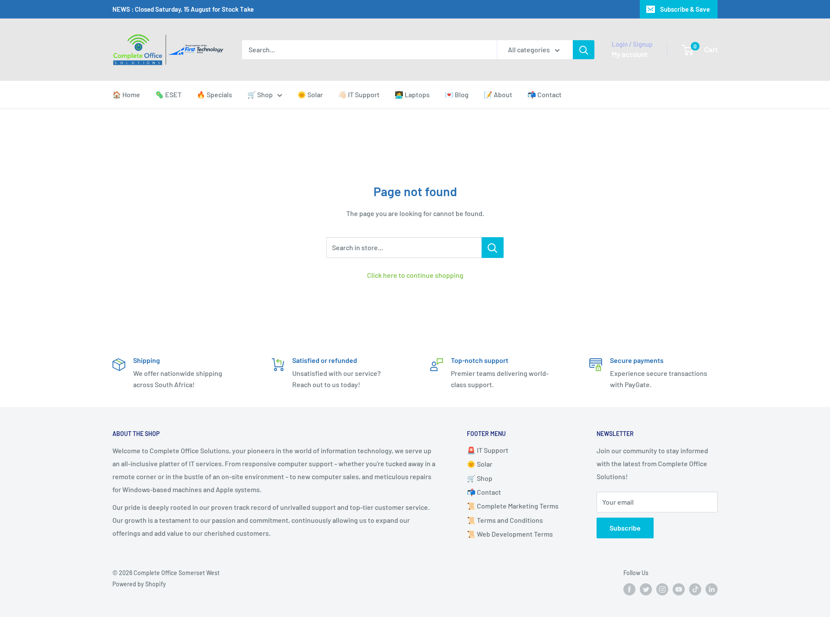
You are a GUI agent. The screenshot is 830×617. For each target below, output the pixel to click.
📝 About (498, 94)
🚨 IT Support (487, 450)
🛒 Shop (260, 94)
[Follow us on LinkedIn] (712, 589)
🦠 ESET (168, 94)
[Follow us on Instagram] (662, 589)
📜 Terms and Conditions (505, 520)
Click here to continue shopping (415, 275)
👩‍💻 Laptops (412, 94)
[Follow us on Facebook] (629, 589)
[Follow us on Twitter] (646, 589)
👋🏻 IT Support (359, 94)
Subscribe (625, 528)
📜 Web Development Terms (510, 534)
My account (630, 54)
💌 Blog (457, 94)
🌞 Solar (310, 94)
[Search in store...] (493, 247)
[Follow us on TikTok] (695, 589)
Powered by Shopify (139, 584)
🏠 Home (126, 94)
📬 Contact (544, 94)
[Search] (583, 49)
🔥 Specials (214, 94)
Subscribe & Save (685, 9)
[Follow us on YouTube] (679, 589)
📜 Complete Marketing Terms (513, 506)
